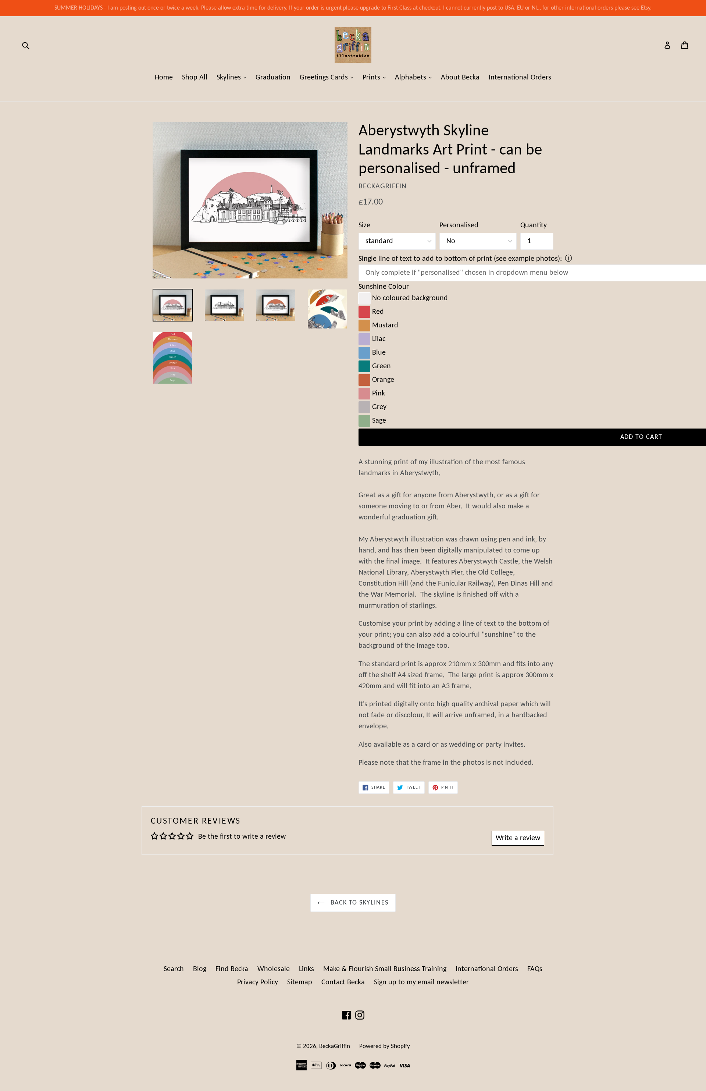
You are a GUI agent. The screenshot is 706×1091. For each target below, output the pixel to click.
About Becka (460, 77)
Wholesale (273, 969)
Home (164, 77)
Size (364, 225)
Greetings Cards (328, 77)
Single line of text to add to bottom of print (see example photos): (460, 259)
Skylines (233, 77)
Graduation (273, 77)
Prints (376, 77)
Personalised (458, 225)
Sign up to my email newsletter (421, 982)
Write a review (518, 838)
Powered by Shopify (384, 1046)
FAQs (534, 969)
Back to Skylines (358, 902)
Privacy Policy (257, 982)
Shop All (194, 77)
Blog (199, 969)
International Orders (520, 77)
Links (306, 969)
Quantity (533, 225)
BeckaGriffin (334, 1046)
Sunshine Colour (384, 287)
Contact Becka (343, 982)
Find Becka (231, 969)
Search (174, 969)
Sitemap (299, 982)
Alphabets (415, 77)
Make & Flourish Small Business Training (384, 969)
